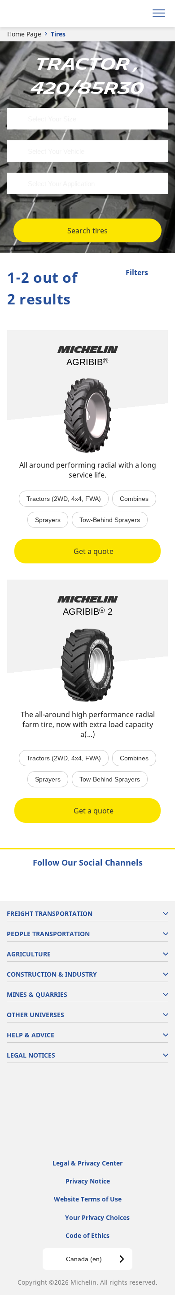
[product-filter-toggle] (161, 273)
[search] (137, 13)
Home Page (24, 34)
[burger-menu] (159, 13)
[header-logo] (42, 13)
